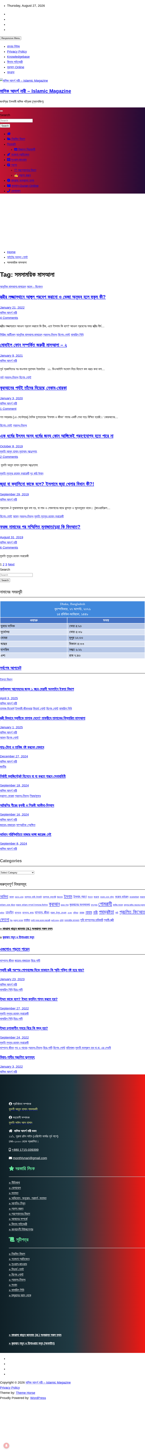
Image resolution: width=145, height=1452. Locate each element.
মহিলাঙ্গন (70, 1048)
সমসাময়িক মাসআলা (71, 920)
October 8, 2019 (11, 446)
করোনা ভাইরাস (122, 896)
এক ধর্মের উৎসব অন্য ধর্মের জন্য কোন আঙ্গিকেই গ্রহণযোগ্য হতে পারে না (56, 436)
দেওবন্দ (70, 913)
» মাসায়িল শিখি (16, 1290)
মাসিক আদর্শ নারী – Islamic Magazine (35, 91)
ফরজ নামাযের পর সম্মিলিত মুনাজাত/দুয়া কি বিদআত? (40, 526)
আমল (16, 516)
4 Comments (9, 318)
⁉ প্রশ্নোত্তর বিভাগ (25, 170)
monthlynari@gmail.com (30, 1158)
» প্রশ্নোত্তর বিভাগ (19, 1214)
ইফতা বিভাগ (6, 679)
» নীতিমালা (14, 1182)
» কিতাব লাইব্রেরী (18, 1224)
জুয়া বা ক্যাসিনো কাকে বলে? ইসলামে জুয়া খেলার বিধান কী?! (47, 484)
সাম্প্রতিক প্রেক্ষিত (25, 825)
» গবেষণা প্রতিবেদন (19, 1259)
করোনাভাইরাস (134, 897)
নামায (89, 912)
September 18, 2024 (14, 785)
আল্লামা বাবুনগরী (49, 897)
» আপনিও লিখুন (17, 1203)
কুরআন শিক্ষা (64, 905)
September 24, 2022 (14, 1037)
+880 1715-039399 (25, 1150)
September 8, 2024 (13, 843)
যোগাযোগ (15, 191)
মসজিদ (27, 920)
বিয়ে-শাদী (35, 960)
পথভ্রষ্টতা (106, 912)
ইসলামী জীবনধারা (23, 708)
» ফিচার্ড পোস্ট (16, 1269)
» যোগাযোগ (15, 1188)
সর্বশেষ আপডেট (10, 667)
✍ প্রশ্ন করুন (22, 175)
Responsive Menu (10, 38)
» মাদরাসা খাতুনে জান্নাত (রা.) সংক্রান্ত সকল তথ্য (26, 928)
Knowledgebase (18, 56)
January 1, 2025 (11, 727)
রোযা (61, 920)
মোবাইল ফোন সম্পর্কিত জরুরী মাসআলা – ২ (33, 345)
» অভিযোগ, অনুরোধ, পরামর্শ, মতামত (28, 1198)
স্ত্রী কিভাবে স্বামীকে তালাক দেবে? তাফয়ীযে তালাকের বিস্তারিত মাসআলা (42, 718)
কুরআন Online (15, 67)
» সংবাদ (13, 1285)
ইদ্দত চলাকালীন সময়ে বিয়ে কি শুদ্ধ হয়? (24, 1028)
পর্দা (2, 377)
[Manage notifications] (6, 1445)
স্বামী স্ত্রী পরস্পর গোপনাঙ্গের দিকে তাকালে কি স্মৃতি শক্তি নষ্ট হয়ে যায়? (42, 970)
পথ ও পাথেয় (21, 1048)
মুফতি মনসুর (55, 920)
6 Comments (9, 547)
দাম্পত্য (18, 912)
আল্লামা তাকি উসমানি (33, 897)
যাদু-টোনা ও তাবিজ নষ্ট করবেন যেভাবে (22, 747)
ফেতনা (4, 919)
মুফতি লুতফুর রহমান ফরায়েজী (14, 473)
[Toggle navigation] (1, 111)
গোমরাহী (105, 904)
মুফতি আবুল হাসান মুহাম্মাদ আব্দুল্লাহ (18, 451)
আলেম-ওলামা (19, 897)
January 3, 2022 (11, 1066)
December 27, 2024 (14, 756)
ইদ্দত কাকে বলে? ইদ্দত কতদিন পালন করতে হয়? (29, 999)
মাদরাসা (10, 72)
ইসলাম (68, 896)
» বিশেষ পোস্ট (16, 1274)
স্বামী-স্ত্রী (109, 920)
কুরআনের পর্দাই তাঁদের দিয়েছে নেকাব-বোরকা (33, 388)
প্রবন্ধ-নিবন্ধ (50, 334)
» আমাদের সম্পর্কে (18, 1219)
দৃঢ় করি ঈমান (36, 473)
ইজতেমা (60, 897)
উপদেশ (90, 897)
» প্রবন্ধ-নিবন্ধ (17, 1279)
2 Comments (9, 457)
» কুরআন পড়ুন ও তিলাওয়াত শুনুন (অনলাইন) (32, 1343)
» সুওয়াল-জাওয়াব (18, 1264)
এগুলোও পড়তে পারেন (15, 949)
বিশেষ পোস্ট (64, 334)
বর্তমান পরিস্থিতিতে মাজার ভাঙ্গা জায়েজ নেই (25, 834)
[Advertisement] (72, 221)
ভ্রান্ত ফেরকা (7, 796)
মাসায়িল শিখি (77, 334)
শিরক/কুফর (35, 796)
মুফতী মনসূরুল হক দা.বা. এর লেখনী (93, 1048)
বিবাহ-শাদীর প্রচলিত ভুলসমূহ (17, 1057)
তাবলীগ (9, 912)
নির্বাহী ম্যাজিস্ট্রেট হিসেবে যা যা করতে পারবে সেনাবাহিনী (33, 776)
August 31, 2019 (11, 537)
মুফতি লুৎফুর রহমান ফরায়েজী (40, 920)
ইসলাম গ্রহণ (80, 896)
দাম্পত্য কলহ (28, 912)
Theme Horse (25, 1393)
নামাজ (82, 912)
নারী (95, 912)
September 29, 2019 (14, 494)
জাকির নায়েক (118, 905)
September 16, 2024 (14, 814)
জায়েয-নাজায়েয (7, 825)
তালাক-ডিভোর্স (7, 708)
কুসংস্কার (94, 905)
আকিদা (4, 896)
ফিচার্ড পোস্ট (39, 708)
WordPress (38, 1398)
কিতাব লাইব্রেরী (15, 62)
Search (5, 115)
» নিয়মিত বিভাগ (17, 1254)
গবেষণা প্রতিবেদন (19, 154)
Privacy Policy (17, 51)
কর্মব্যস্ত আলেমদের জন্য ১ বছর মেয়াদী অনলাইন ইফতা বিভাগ (37, 689)
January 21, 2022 (12, 307)
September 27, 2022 (14, 1008)
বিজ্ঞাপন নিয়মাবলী (26, 149)
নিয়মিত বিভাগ (18, 139)
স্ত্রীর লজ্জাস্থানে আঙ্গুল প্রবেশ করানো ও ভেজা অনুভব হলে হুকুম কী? (53, 297)
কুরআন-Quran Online (25, 186)
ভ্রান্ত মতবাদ (18, 920)
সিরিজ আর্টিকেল (7, 334)
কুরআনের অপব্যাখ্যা (79, 904)
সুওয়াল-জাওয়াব (18, 159)
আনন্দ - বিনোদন (35, 286)
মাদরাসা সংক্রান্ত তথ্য (22, 180)
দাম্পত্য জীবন (42, 912)
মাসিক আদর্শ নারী (8, 312)
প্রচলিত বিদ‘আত (132, 911)
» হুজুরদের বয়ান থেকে (20, 1295)
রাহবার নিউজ (13, 46)
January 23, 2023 (12, 979)
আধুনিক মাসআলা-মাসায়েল (13, 286)
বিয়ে (11, 920)
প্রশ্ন (13, 165)
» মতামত (13, 1193)
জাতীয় (3, 766)
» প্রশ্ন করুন (16, 1208)
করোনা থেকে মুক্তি (107, 897)
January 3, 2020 (11, 398)
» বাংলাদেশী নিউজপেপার (21, 1229)
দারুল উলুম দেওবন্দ (58, 912)
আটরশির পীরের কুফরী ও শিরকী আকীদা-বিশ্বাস (27, 805)
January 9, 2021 (11, 355)
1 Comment (8, 409)
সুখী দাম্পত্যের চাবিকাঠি (91, 920)
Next (11, 564)
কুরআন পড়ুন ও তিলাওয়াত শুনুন (18, 937)
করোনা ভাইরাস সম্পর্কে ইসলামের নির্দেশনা (32, 905)
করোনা (96, 896)
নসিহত (75, 912)
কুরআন (54, 904)
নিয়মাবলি (11, 144)
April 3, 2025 (9, 698)
